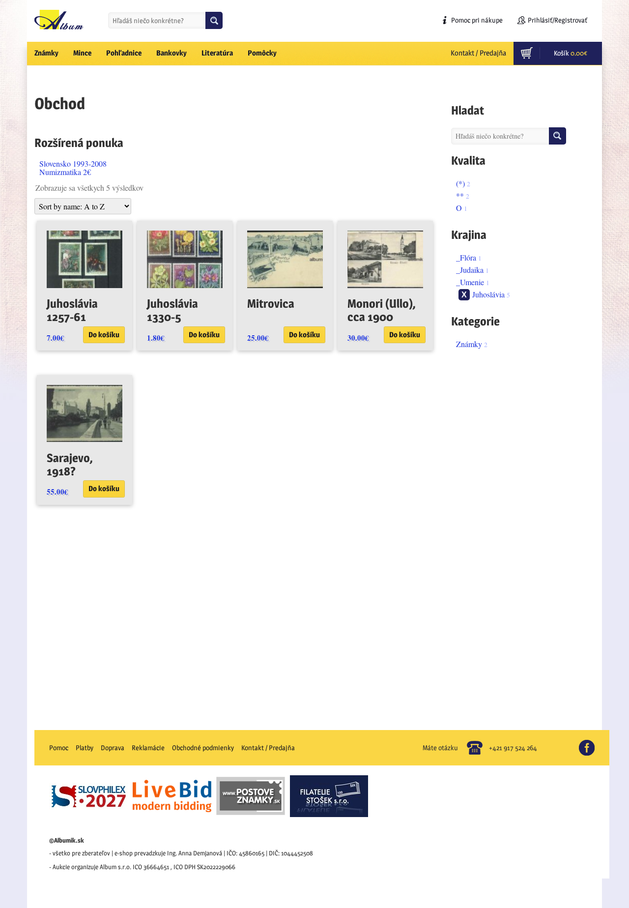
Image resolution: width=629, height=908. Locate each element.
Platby (84, 747)
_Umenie (470, 282)
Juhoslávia (488, 294)
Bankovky (171, 53)
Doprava (112, 747)
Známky (46, 53)
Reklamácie (148, 747)
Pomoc (58, 747)
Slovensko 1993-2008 (73, 163)
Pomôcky (262, 53)
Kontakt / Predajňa (478, 53)
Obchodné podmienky (203, 747)
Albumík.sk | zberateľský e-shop (59, 19)
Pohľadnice (124, 53)
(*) (460, 183)
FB (591, 744)
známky (469, 344)
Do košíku (103, 334)
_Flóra (466, 257)
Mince (82, 53)
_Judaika (470, 269)
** (460, 195)
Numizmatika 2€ (65, 172)
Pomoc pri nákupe (477, 20)
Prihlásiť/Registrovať (557, 20)
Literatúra (217, 53)
